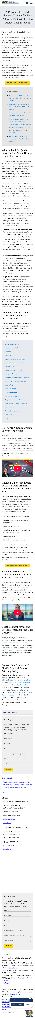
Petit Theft (9, 407)
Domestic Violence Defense (15, 359)
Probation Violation (12, 411)
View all (4, 792)
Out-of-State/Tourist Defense (16, 404)
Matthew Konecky (10, 712)
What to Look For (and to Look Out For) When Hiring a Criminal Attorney (20, 97)
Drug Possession (11, 366)
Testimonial (7, 778)
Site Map (5, 1009)
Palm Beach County (15, 692)
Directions (7, 823)
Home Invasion (10, 389)
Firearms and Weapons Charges (17, 378)
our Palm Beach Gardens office (13, 650)
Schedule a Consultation (17, 83)
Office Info (25, 978)
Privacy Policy (15, 994)
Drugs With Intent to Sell (13, 370)
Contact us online (23, 682)
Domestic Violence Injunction (15, 363)
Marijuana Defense (12, 396)
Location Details (9, 819)
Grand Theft (9, 385)
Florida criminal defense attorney (20, 680)
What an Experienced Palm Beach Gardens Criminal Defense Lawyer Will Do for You (20, 121)
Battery (8, 352)
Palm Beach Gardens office (18, 685)
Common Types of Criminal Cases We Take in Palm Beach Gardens (20, 106)
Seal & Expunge (10, 415)
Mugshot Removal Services (15, 400)
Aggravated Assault (12, 344)
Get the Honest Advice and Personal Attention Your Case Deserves (19, 138)
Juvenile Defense (11, 392)
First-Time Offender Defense (15, 381)
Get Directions (12, 968)
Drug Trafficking (11, 374)
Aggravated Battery (12, 348)
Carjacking (9, 355)
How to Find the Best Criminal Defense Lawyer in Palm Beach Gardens (20, 130)
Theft (7, 418)
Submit (9, 769)
